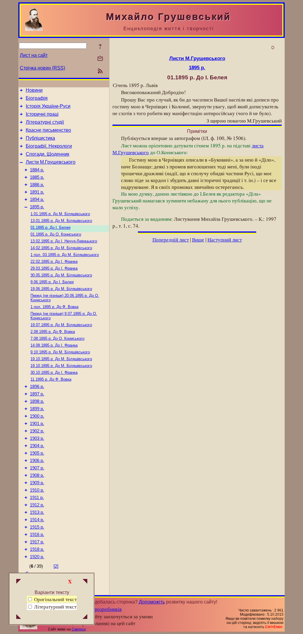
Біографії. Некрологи (49, 146)
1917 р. (37, 542)
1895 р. (37, 207)
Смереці (79, 629)
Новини (34, 90)
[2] (56, 566)
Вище (198, 239)
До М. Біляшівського (60, 214)
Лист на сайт (34, 55)
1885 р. (37, 177)
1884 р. (37, 170)
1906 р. (37, 460)
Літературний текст (55, 606)
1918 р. (37, 549)
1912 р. (37, 505)
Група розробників (101, 609)
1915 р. (37, 527)
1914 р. (37, 519)
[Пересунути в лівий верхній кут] (19, 582)
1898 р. (37, 401)
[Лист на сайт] (100, 59)
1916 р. (37, 534)
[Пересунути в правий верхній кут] (85, 582)
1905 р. (37, 453)
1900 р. (37, 416)
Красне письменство (48, 130)
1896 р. (37, 386)
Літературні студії (45, 122)
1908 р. (37, 475)
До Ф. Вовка (54, 307)
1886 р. (37, 184)
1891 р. (37, 192)
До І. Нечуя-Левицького (63, 241)
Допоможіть (152, 601)
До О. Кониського (55, 234)
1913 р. (37, 512)
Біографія (37, 98)
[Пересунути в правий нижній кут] (85, 617)
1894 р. (37, 199)
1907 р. (37, 468)
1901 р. (37, 423)
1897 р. (37, 394)
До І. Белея (50, 227)
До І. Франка (54, 261)
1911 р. (37, 497)
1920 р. (37, 556)
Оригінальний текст (55, 599)
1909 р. (37, 482)
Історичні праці (42, 114)
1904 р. (37, 445)
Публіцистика (40, 138)
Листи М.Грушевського (50, 162)
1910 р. (37, 490)
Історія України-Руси (48, 106)
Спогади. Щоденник (47, 154)
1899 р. (37, 408)
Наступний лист (224, 239)
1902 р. (37, 431)
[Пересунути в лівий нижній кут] (19, 617)
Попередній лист (170, 239)
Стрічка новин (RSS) (42, 67)
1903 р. (37, 438)
